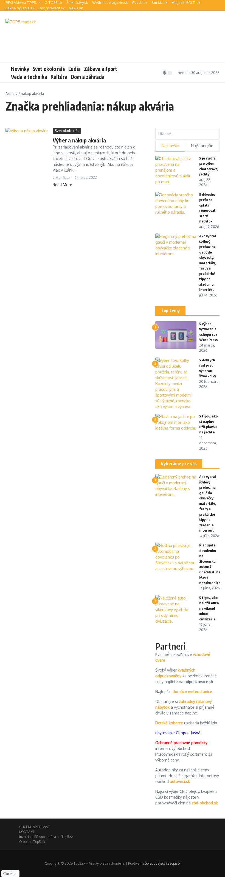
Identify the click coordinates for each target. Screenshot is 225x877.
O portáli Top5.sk (32, 842)
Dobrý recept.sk (51, 8)
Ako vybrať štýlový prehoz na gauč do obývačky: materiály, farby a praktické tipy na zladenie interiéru (207, 263)
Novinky (20, 68)
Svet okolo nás (48, 68)
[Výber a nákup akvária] (27, 142)
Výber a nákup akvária (79, 140)
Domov (11, 93)
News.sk (76, 8)
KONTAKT (26, 832)
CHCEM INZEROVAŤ (34, 827)
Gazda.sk (139, 2)
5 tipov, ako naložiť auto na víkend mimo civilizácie (209, 608)
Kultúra (59, 76)
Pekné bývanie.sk (19, 8)
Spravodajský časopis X (162, 863)
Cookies (10, 873)
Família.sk (159, 2)
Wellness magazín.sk (110, 2)
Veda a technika (29, 76)
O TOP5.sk (53, 2)
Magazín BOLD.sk (185, 2)
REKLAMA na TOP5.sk (23, 2)
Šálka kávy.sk (77, 2)
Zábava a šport (100, 68)
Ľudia (74, 68)
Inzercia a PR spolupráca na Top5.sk (46, 837)
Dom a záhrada (88, 76)
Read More (62, 184)
